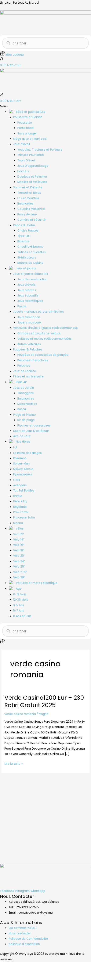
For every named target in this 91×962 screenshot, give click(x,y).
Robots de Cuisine (30, 263)
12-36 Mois (20, 600)
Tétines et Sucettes (31, 252)
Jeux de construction (32, 279)
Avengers (20, 485)
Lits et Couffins (28, 198)
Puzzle (21, 306)
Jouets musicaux (29, 323)
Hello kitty (20, 501)
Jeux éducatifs (28, 296)
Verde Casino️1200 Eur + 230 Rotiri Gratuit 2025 (44, 701)
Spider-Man (21, 464)
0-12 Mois (19, 594)
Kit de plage (26, 420)
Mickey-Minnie (23, 469)
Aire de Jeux (22, 436)
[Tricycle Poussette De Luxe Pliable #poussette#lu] (57, 791)
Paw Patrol (20, 512)
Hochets (23, 171)
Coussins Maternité (31, 209)
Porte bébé (25, 128)
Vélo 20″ (19, 556)
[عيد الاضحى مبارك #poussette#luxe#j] (34, 788)
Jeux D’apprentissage (32, 166)
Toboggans (25, 393)
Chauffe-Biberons (30, 247)
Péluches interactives (32, 360)
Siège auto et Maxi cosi (30, 139)
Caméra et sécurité (31, 220)
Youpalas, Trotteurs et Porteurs (39, 150)
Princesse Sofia (24, 518)
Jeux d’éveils (26, 285)
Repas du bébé (24, 225)
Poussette (24, 123)
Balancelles (25, 204)
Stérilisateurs (26, 258)
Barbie (17, 496)
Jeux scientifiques (30, 301)
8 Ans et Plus (22, 616)
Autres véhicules (29, 344)
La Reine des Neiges (27, 453)
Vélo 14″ (18, 540)
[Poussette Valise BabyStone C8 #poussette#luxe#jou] (11, 791)
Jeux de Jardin (23, 388)
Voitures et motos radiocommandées (44, 339)
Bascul (21, 409)
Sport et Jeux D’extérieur (31, 431)
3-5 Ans (18, 605)
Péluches (23, 366)
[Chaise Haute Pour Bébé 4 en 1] (34, 810)
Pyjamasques (22, 474)
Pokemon (19, 458)
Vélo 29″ (19, 577)
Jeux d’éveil (21, 144)
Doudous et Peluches (32, 177)
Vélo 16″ (18, 545)
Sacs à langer (27, 133)
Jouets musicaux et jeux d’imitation (38, 312)
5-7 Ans (18, 611)
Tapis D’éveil (26, 160)
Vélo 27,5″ (20, 572)
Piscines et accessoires (34, 426)
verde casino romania (20, 714)
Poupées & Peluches (27, 350)
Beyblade (20, 507)
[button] (45, 106)
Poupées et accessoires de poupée (43, 355)
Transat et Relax (29, 193)
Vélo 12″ (18, 534)
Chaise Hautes (27, 231)
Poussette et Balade (28, 117)
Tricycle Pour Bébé (30, 155)
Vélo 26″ (19, 567)
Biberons (23, 241)
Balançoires (25, 399)
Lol (15, 447)
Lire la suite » (13, 763)
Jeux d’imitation (28, 317)
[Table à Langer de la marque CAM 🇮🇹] (11, 812)
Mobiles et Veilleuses (32, 182)
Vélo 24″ (19, 561)
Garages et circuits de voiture (39, 333)
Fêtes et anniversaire (28, 376)
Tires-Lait (24, 236)
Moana (18, 523)
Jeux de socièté (24, 371)
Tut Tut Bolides (23, 491)
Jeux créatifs (26, 290)
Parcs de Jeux (27, 214)
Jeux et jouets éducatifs (30, 274)
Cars (16, 480)
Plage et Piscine (24, 415)
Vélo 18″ (18, 550)
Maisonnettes (27, 404)
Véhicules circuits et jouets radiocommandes (45, 328)
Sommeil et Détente (27, 187)
